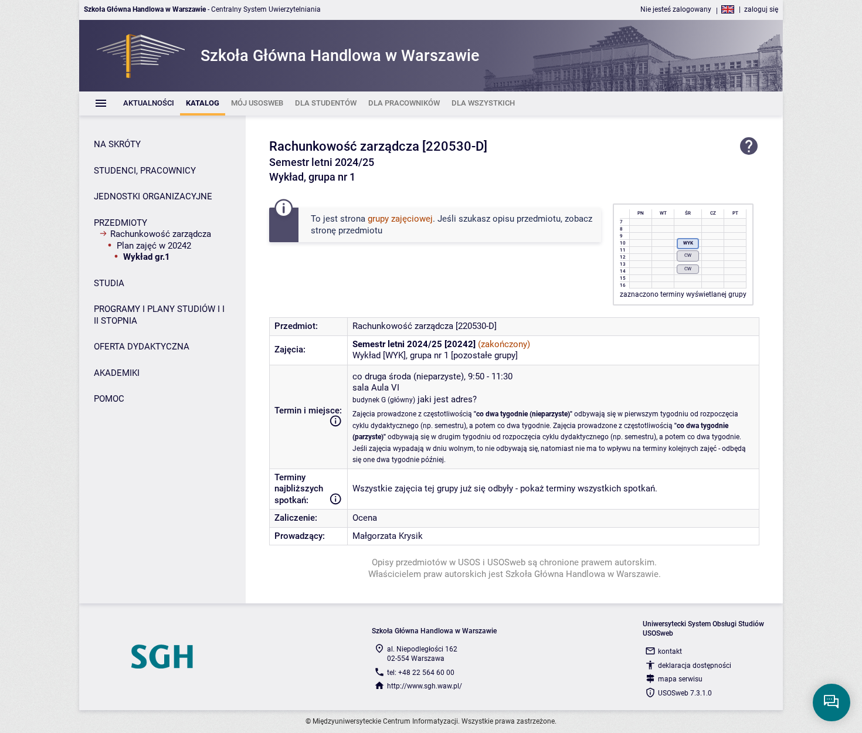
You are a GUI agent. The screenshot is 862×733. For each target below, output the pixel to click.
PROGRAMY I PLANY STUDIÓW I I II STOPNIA (159, 315)
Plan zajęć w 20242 (154, 245)
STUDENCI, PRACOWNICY (145, 170)
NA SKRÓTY (117, 144)
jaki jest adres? (447, 399)
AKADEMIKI (117, 373)
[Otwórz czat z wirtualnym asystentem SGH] (831, 702)
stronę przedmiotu (346, 230)
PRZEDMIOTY (120, 223)
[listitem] (148, 103)
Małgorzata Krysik (387, 536)
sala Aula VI (375, 387)
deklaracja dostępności (694, 665)
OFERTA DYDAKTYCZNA (141, 346)
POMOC (109, 398)
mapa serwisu (680, 679)
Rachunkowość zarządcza (160, 234)
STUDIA (109, 283)
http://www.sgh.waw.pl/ (424, 686)
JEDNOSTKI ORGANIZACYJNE (153, 196)
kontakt (670, 651)
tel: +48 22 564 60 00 (420, 672)
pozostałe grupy (484, 355)
